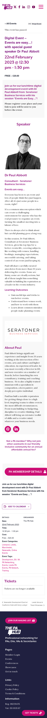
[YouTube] (33, 7)
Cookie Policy (11, 689)
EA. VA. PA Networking (11, 561)
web (7, 427)
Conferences (11, 663)
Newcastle (6, 550)
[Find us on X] (15, 7)
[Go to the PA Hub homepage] (7, 8)
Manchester (7, 547)
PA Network (13, 567)
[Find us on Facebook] (19, 7)
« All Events (10, 23)
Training (5, 570)
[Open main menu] (41, 7)
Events (5, 565)
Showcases (10, 667)
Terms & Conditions (15, 693)
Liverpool (6, 544)
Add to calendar (17, 506)
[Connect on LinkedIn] (23, 7)
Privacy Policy (12, 685)
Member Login (12, 654)
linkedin (16, 427)
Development (7, 559)
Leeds (13, 544)
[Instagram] (28, 7)
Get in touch (11, 671)
